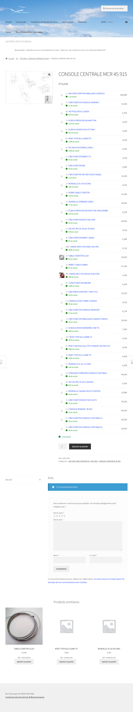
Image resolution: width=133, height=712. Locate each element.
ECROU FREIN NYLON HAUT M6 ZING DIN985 (88, 210)
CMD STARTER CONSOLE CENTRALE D (85, 427)
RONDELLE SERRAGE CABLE (81, 201)
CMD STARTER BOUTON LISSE (82, 219)
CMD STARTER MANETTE (80, 156)
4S (17, 58)
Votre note (58, 513)
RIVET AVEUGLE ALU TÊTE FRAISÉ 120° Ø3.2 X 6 (89, 346)
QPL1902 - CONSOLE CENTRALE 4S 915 (34, 58)
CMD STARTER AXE (77, 165)
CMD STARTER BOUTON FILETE (83, 400)
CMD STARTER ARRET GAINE (81, 237)
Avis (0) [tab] (8, 479)
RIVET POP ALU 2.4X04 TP (80, 138)
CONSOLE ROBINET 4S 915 (80, 409)
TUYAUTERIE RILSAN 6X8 (80, 283)
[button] (49, 75)
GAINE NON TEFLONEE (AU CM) (85, 246)
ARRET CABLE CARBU (78, 264)
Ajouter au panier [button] (24, 661)
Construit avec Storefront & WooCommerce (24, 697)
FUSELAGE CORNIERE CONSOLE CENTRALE (88, 373)
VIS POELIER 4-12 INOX (79, 111)
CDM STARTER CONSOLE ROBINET (84, 102)
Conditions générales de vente (44, 22)
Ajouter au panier (80, 446)
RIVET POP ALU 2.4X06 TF (81, 337)
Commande (21, 22)
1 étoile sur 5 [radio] (54, 516)
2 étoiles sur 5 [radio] (57, 516)
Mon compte (67, 22)
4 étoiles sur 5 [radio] (62, 516)
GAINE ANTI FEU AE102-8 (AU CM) (84, 273)
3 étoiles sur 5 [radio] (59, 516)
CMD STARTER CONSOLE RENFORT (84, 310)
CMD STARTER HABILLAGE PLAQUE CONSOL (88, 319)
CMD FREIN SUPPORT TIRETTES (83, 291)
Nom (56, 555)
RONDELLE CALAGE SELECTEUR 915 (84, 391)
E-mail (93, 555)
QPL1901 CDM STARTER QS (79, 461)
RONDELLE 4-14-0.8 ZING (80, 183)
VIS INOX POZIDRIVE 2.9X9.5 (81, 147)
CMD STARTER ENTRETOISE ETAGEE (85, 174)
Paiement (82, 22)
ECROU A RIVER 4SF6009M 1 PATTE (84, 328)
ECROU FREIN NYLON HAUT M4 (82, 120)
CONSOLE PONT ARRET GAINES (83, 301)
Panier (8, 32)
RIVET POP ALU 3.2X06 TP (80, 355)
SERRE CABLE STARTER (79, 192)
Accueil (8, 22)
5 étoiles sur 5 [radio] (64, 516)
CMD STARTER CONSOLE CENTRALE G (85, 418)
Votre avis (58, 519)
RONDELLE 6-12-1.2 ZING (80, 364)
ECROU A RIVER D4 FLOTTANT (82, 129)
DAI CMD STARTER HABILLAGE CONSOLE (87, 93)
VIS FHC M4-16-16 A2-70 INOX (81, 228)
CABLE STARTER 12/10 (79, 255)
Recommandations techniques (29, 32)
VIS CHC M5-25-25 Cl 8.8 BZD (81, 382)
